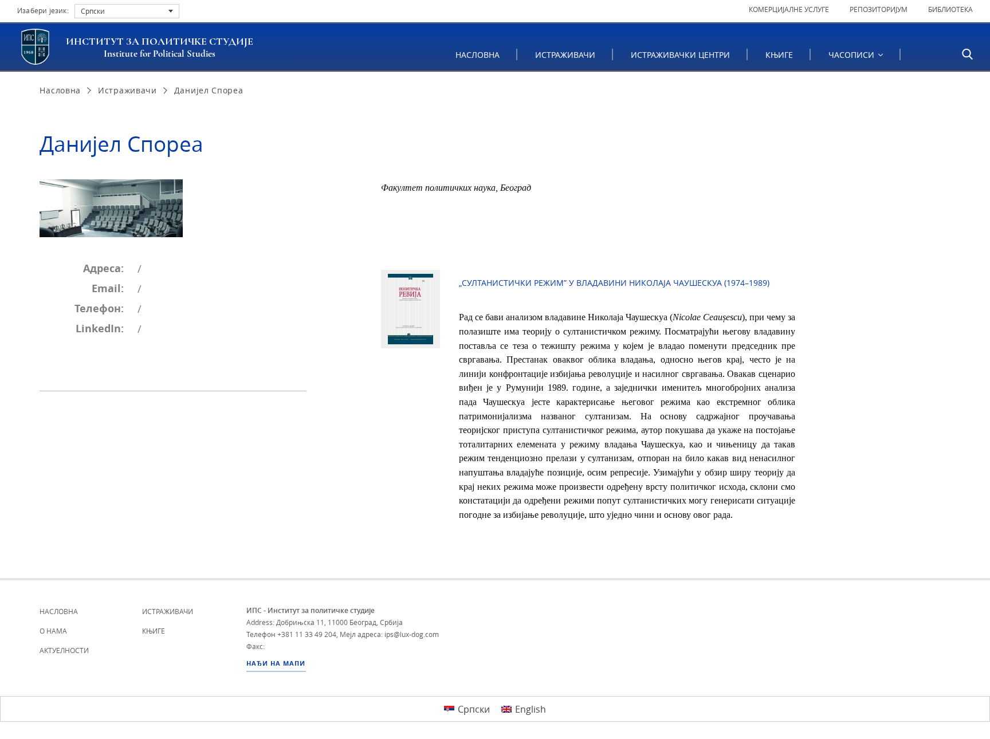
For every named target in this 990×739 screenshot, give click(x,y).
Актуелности (64, 650)
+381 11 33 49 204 (306, 634)
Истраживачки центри (680, 54)
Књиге (779, 54)
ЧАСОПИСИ (852, 54)
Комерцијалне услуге (789, 9)
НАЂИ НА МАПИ (275, 663)
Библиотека (950, 9)
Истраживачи (565, 54)
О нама (53, 630)
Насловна (477, 54)
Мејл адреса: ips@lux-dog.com (389, 634)
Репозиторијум (878, 9)
